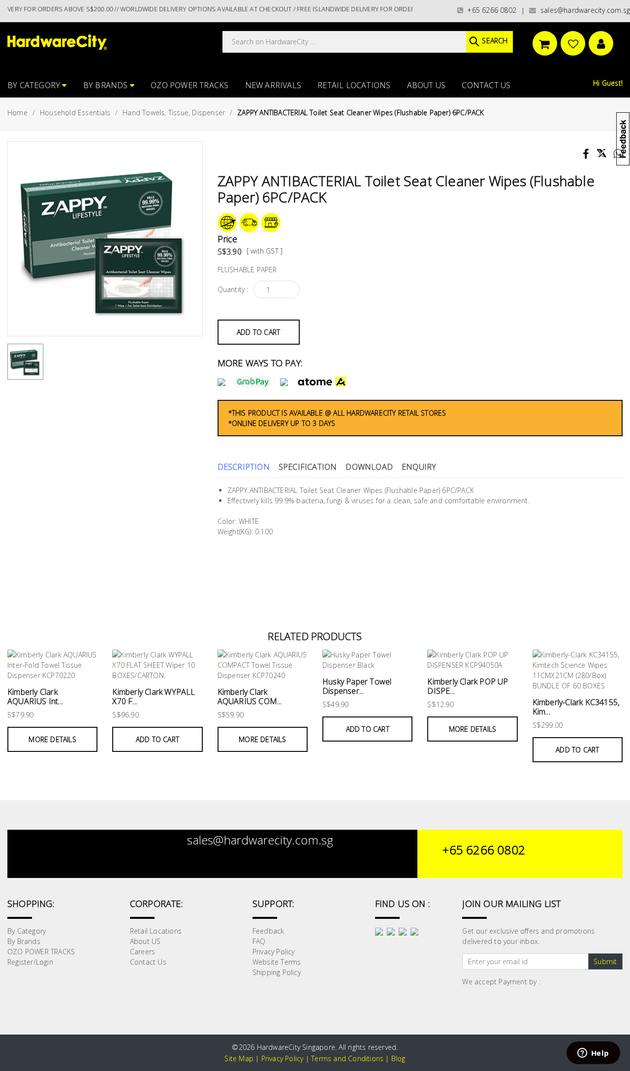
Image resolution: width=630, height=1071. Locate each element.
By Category (34, 85)
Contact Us (486, 85)
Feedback (268, 931)
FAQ (259, 941)
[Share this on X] (601, 149)
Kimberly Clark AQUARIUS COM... (250, 696)
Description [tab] (244, 466)
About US (426, 85)
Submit (605, 961)
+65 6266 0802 (489, 10)
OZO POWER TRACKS (189, 85)
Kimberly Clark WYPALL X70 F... (153, 696)
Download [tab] (369, 466)
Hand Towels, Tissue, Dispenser (174, 112)
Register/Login (30, 962)
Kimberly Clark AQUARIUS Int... (35, 696)
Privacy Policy (273, 951)
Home (17, 112)
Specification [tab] (308, 466)
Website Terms (276, 962)
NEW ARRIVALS (273, 85)
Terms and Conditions (347, 1058)
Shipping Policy (276, 972)
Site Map (238, 1058)
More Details (52, 739)
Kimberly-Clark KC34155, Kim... (576, 707)
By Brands (106, 85)
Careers (142, 951)
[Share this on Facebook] (587, 155)
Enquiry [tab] (419, 466)
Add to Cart (258, 332)
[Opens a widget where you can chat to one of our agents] (593, 1053)
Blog (398, 1058)
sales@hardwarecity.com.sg (583, 10)
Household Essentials (75, 112)
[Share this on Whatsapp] (614, 155)
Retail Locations (353, 85)
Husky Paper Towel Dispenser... (356, 686)
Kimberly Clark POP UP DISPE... (467, 686)
